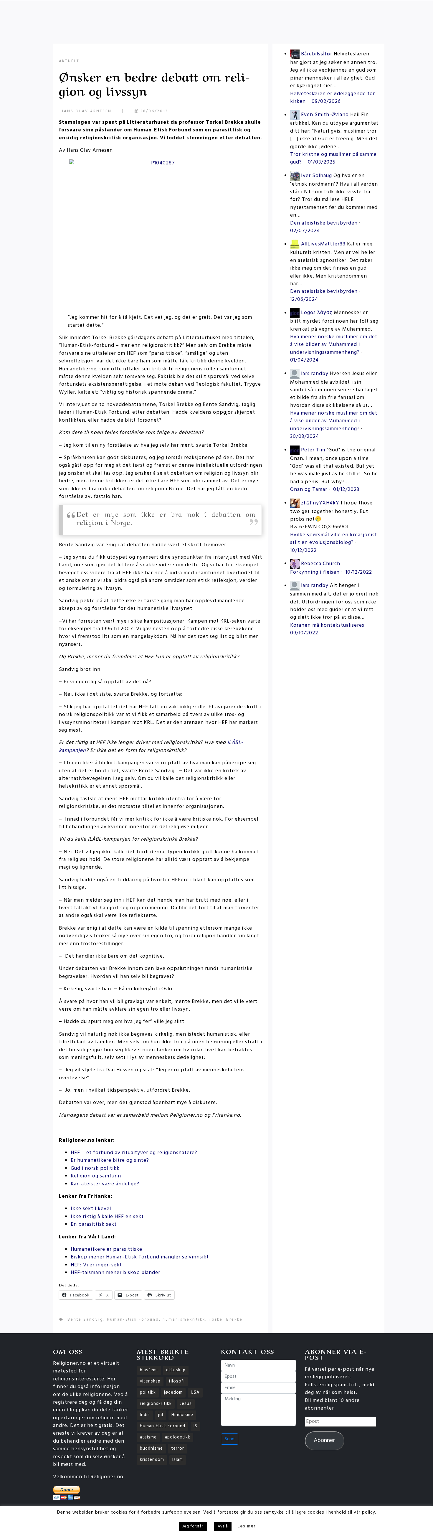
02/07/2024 (305, 231)
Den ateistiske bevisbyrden (324, 223)
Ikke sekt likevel (91, 1209)
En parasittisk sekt (94, 1224)
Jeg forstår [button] (192, 1526)
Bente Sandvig (85, 1319)
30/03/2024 (304, 436)
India (145, 1415)
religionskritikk (156, 1403)
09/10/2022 (304, 633)
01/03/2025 (322, 162)
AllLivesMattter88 (323, 244)
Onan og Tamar (308, 489)
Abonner (324, 1440)
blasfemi (149, 1370)
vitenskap (150, 1381)
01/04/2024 (304, 360)
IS (195, 1426)
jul (160, 1415)
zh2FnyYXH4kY (320, 503)
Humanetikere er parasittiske (106, 1249)
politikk (148, 1392)
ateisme (148, 1437)
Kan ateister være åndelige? (105, 1184)
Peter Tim (313, 450)
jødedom (173, 1392)
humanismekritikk (184, 1319)
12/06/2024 (304, 299)
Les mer (246, 1526)
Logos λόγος (317, 313)
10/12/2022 (303, 550)
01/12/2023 (346, 489)
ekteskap (176, 1370)
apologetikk (177, 1437)
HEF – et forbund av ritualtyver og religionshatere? (134, 1153)
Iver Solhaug (316, 175)
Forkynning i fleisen (315, 572)
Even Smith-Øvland (325, 115)
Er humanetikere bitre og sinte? (110, 1160)
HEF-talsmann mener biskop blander (115, 1272)
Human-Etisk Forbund (133, 1319)
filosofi (177, 1381)
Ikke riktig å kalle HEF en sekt (107, 1216)
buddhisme (151, 1448)
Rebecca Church (320, 564)
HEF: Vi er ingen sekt (96, 1265)
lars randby (314, 373)
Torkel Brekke (226, 1319)
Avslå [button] (223, 1526)
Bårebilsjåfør (316, 54)
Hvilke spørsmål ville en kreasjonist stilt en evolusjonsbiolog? (333, 539)
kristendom (152, 1459)
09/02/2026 (326, 101)
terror (177, 1448)
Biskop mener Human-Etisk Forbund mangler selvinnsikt (140, 1257)
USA (195, 1392)
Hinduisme (182, 1415)
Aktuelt (69, 61)
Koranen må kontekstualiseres (327, 625)
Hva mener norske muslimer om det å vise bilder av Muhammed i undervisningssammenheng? (333, 345)
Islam (177, 1459)
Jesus (186, 1403)
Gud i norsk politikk (95, 1168)
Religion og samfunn (96, 1176)
